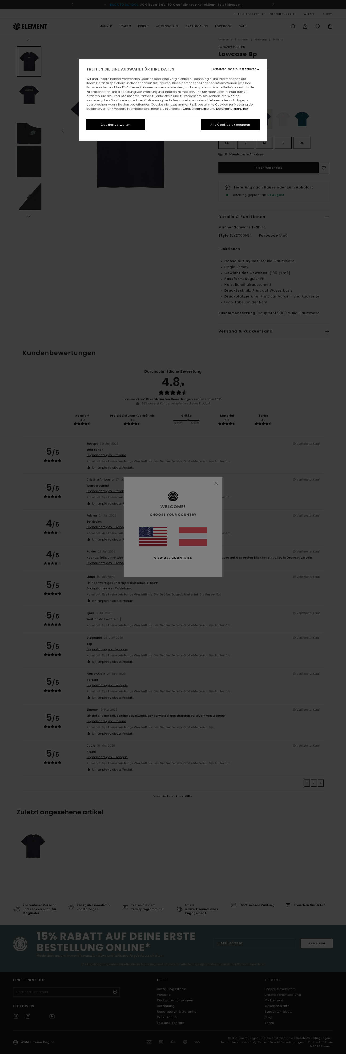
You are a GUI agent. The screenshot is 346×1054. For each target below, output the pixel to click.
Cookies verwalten (116, 125)
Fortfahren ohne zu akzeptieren (234, 69)
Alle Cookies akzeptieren (230, 125)
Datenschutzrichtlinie (232, 108)
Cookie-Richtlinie (196, 108)
